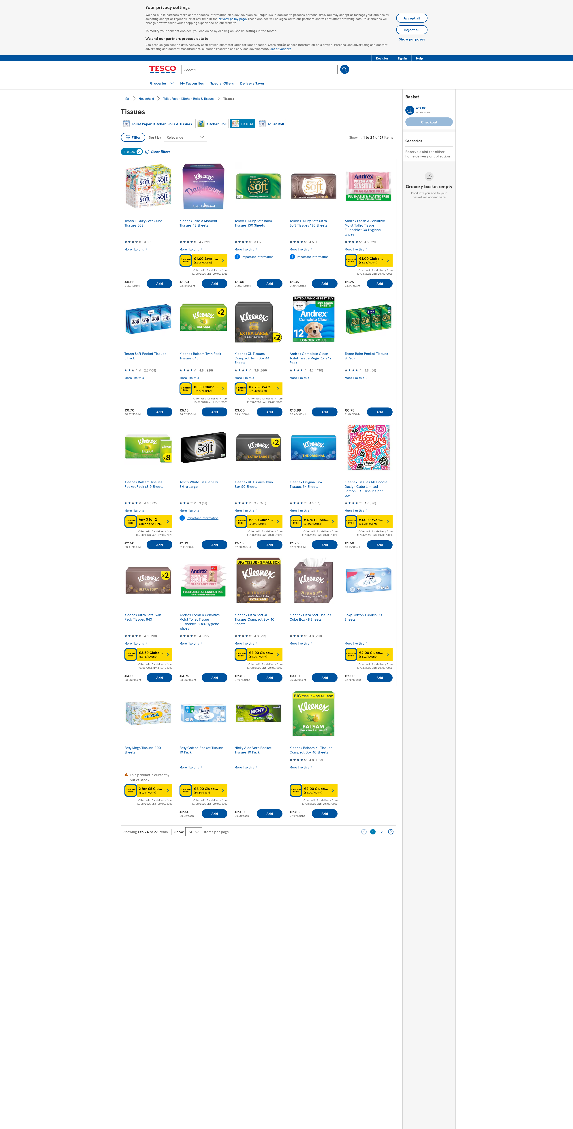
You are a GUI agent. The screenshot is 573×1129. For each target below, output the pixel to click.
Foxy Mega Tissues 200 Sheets (142, 750)
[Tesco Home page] (162, 70)
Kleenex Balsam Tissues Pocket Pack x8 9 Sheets (143, 484)
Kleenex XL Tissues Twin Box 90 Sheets (254, 484)
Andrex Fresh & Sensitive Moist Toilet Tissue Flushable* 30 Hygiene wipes (365, 227)
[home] (127, 98)
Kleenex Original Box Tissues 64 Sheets (306, 484)
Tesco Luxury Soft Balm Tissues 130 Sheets (253, 223)
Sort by (155, 137)
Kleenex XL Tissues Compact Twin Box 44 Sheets (252, 358)
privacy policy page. (232, 18)
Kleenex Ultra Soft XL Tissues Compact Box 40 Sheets (254, 619)
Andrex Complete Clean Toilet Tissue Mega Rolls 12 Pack (310, 358)
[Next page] (390, 831)
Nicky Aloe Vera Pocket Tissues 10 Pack (253, 750)
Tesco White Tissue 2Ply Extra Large (199, 484)
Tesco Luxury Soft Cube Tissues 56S (143, 223)
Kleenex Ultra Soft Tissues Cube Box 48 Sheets (310, 617)
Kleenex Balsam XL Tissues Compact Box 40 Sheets (311, 750)
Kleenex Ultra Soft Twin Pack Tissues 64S (142, 617)
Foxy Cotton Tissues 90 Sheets (363, 617)
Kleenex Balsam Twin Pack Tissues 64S (200, 356)
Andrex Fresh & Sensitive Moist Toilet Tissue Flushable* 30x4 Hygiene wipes (200, 621)
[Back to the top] (288, 849)
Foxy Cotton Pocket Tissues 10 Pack (202, 750)
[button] (382, 58)
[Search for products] (344, 69)
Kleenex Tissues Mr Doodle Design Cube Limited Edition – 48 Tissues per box (366, 488)
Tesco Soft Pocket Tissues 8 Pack (145, 356)
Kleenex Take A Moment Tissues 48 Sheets (198, 223)
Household (146, 98)
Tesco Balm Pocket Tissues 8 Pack (366, 356)
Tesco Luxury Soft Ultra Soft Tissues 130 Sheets (308, 223)
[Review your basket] (409, 110)
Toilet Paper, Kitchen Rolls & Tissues (188, 98)
